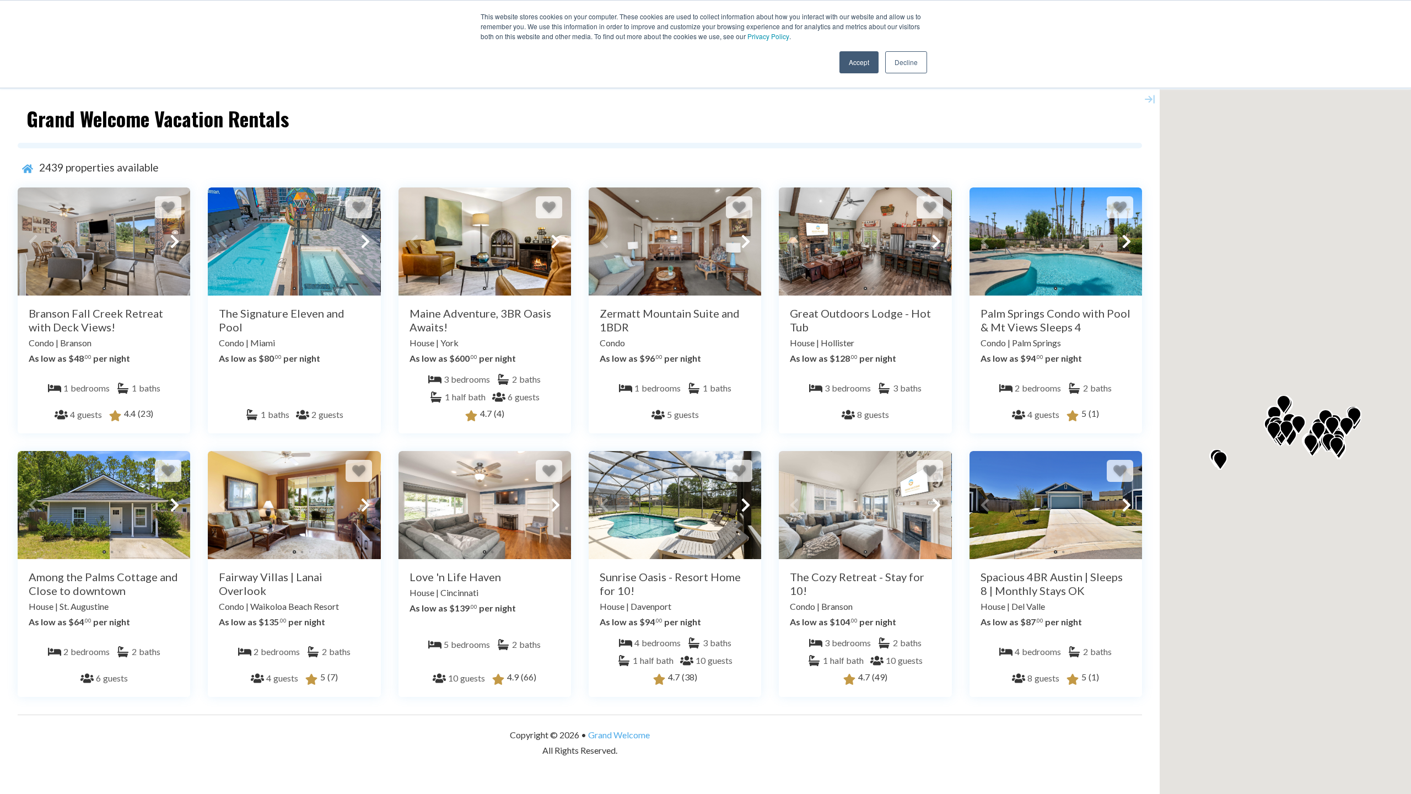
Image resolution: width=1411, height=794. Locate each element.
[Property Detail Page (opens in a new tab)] (104, 241)
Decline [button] (906, 62)
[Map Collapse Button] (1150, 99)
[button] (33, 241)
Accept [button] (859, 62)
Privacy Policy (768, 36)
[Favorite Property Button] (168, 207)
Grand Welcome (619, 734)
